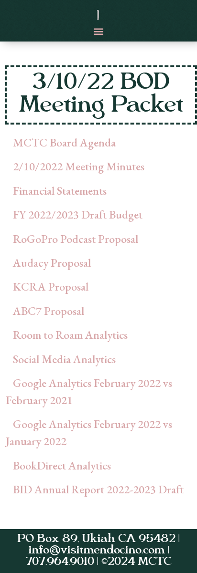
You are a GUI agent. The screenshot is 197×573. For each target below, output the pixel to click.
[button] (99, 31)
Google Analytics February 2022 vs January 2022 (89, 432)
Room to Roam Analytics (70, 334)
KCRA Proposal (50, 286)
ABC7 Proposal (48, 310)
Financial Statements (60, 190)
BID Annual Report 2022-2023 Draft (98, 489)
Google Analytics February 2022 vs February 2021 (89, 391)
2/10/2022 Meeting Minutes (78, 166)
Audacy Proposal (52, 262)
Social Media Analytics (64, 359)
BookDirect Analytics (62, 465)
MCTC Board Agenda (64, 142)
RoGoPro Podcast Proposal (75, 238)
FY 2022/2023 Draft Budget (77, 214)
